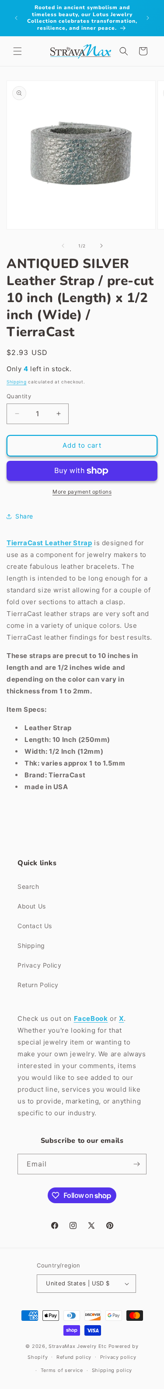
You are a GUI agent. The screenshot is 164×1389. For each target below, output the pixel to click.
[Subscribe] (136, 1164)
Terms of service (62, 1370)
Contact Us (34, 925)
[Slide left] (63, 245)
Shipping (17, 381)
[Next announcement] (147, 18)
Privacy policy (118, 1357)
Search (28, 886)
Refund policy (73, 1357)
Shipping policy (112, 1370)
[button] (17, 51)
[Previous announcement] (16, 18)
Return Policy (38, 985)
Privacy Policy (39, 965)
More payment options (82, 491)
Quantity (19, 396)
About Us (31, 906)
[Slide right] (101, 245)
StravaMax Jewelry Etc (78, 1346)
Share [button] (24, 516)
